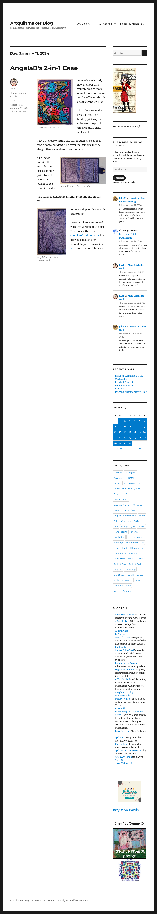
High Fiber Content (124, 669)
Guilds (141, 526)
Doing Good (130, 510)
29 (120, 443)
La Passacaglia (135, 537)
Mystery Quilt (120, 548)
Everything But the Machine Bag (131, 392)
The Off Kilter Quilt (124, 763)
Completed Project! (123, 494)
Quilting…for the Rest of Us (128, 750)
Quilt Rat (119, 737)
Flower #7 (120, 388)
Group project (128, 526)
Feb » (140, 448)
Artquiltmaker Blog (31, 23)
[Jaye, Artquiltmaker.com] (130, 90)
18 (135, 432)
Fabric (142, 515)
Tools (116, 580)
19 (139, 432)
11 (135, 426)
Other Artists (120, 553)
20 (144, 432)
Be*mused (120, 634)
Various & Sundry (122, 585)
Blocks (117, 483)
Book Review (129, 483)
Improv (134, 532)
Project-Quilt (135, 564)
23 (125, 437)
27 (144, 437)
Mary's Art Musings (125, 692)
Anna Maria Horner (124, 614)
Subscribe (119, 178)
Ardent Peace (121, 631)
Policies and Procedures (43, 900)
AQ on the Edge (122, 621)
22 (120, 437)
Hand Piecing (121, 532)
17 (130, 432)
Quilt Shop (130, 569)
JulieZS (122, 198)
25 (134, 437)
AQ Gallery (83, 23)
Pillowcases (119, 558)
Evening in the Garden (126, 663)
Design (117, 510)
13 (144, 426)
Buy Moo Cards (126, 810)
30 (125, 443)
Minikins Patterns (135, 542)
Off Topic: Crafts (137, 548)
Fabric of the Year (122, 521)
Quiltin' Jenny (122, 744)
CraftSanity (120, 647)
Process (141, 558)
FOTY (136, 521)
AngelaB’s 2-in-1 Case (44, 68)
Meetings (118, 542)
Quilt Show (119, 575)
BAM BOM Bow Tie (124, 385)
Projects (118, 569)
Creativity (138, 505)
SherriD (119, 760)
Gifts (12, 111)
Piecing (133, 553)
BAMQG (23, 108)
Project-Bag (21, 111)
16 (125, 432)
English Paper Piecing (125, 515)
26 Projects (130, 472)
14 (115, 432)
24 (129, 437)
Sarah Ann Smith (123, 757)
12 (139, 426)
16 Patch (118, 472)
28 (115, 443)
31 (130, 443)
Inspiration (119, 537)
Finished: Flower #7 (125, 382)
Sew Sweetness (135, 575)
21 (115, 437)
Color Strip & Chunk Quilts (127, 488)
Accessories (119, 478)
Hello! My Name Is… (132, 23)
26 (139, 437)
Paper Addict (121, 708)
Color (142, 483)
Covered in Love (122, 637)
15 (120, 432)
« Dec (119, 448)
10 (130, 426)
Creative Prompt (122, 505)
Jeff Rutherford (122, 679)
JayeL (13, 88)
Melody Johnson (123, 699)
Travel (137, 580)
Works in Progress (122, 591)
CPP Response (121, 499)
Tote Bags (126, 580)
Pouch (131, 558)
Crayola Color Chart (124, 650)
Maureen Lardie (122, 695)
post (73, 248)
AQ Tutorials (105, 23)
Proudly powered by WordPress (72, 900)
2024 (12, 100)
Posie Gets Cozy (122, 731)
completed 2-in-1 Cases (84, 235)
